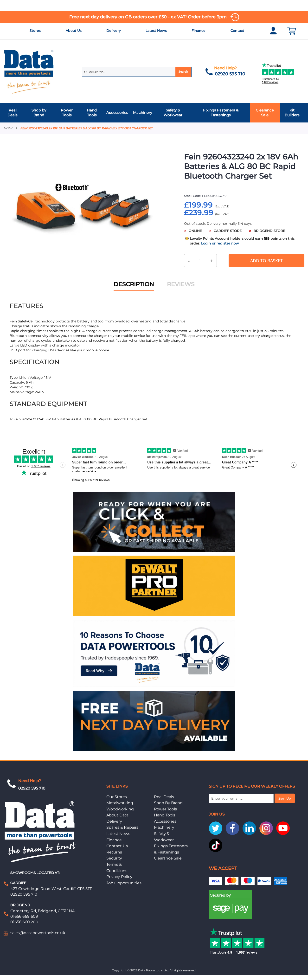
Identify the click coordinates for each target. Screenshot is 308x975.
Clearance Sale (168, 858)
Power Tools (165, 809)
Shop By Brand (168, 803)
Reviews (181, 284)
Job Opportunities (123, 883)
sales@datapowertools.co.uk (37, 932)
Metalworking (119, 803)
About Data (117, 815)
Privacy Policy (119, 876)
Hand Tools (164, 815)
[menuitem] (14, 112)
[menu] (154, 112)
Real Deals (164, 797)
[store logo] (29, 71)
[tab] (154, 112)
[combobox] (136, 72)
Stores (35, 30)
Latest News (156, 30)
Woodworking (120, 809)
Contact (237, 30)
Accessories (165, 821)
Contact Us (117, 846)
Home (8, 128)
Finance (198, 30)
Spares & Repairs (122, 827)
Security (114, 858)
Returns (114, 852)
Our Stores (116, 797)
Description (134, 284)
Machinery (164, 827)
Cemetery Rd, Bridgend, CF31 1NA (42, 911)
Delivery (113, 30)
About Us (74, 30)
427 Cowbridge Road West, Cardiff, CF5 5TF (51, 888)
